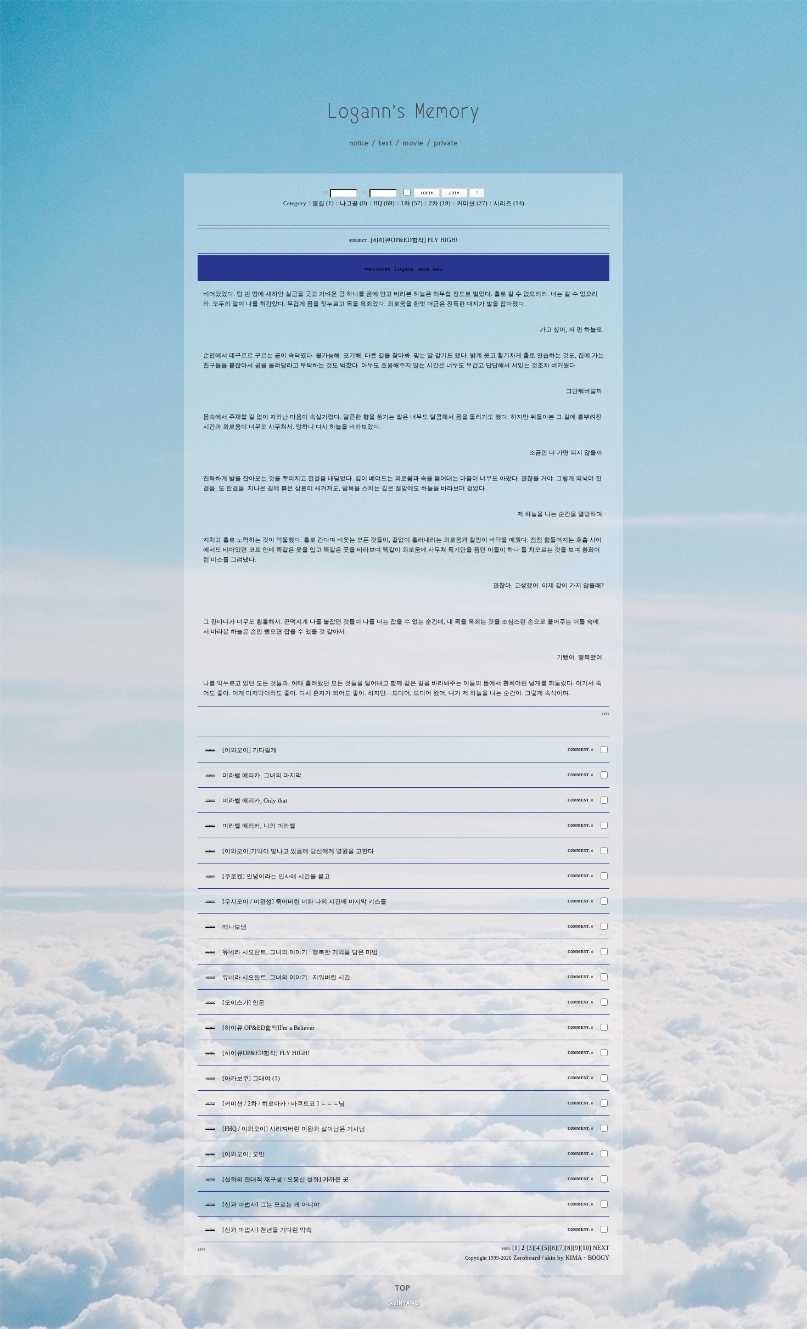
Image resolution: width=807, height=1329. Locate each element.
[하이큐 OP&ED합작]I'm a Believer (268, 1028)
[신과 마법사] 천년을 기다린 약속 (267, 1230)
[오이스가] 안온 (243, 1003)
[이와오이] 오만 (243, 1154)
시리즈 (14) (509, 203)
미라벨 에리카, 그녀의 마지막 (261, 775)
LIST (605, 714)
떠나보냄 (234, 927)
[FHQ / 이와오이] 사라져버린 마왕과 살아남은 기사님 (293, 1129)
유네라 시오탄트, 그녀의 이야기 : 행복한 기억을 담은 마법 (300, 952)
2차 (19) (440, 203)
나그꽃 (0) (353, 203)
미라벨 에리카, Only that (254, 801)
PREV (506, 1249)
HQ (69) (384, 203)
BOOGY (598, 1258)
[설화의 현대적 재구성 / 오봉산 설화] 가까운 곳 (285, 1179)
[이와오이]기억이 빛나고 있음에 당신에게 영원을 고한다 (298, 851)
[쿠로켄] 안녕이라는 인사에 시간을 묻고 (276, 876)
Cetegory (294, 203)
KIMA (573, 1258)
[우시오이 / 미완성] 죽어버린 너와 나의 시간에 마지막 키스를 (304, 902)
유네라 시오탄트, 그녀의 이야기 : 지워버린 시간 (286, 977)
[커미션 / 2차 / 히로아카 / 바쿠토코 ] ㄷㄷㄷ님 (283, 1104)
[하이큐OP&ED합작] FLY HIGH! (266, 1053)
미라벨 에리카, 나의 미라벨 (258, 826)
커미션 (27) (472, 203)
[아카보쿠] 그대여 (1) (251, 1078)
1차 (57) (412, 203)
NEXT (601, 1248)
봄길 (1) (323, 203)
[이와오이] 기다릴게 (249, 750)
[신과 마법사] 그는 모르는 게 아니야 (271, 1205)
